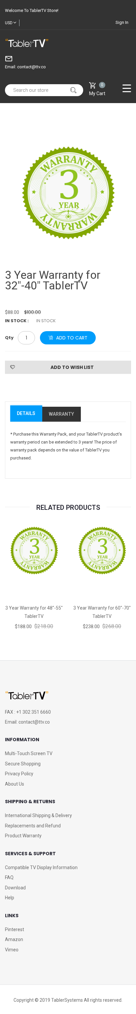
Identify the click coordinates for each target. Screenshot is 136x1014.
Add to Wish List (72, 367)
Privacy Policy (19, 773)
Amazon (14, 939)
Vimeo (11, 949)
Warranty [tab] (61, 414)
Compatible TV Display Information (41, 867)
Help (9, 897)
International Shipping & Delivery (38, 815)
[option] (68, 193)
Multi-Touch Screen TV (28, 753)
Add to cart (71, 337)
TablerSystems (67, 1000)
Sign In (122, 22)
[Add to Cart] (82, 579)
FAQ (9, 877)
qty (9, 337)
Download (15, 887)
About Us (14, 784)
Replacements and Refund (33, 825)
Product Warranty (23, 835)
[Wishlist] (34, 579)
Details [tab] (26, 413)
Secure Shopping (23, 763)
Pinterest (14, 929)
